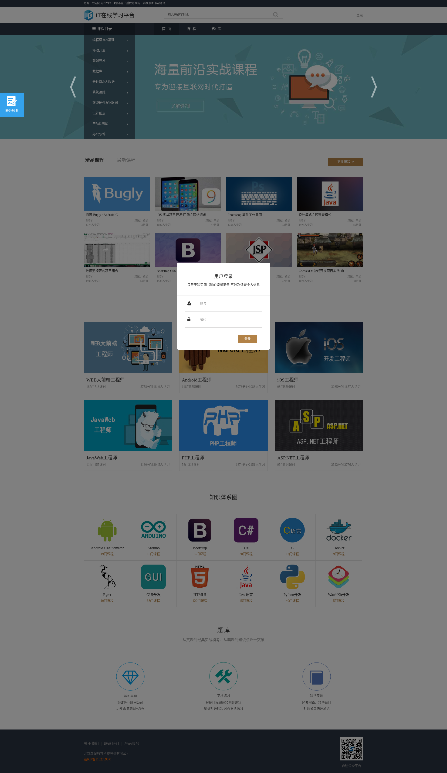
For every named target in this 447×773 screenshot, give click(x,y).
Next (374, 87)
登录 (247, 339)
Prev (73, 87)
